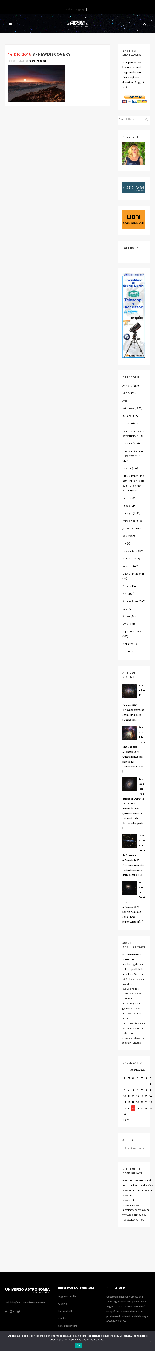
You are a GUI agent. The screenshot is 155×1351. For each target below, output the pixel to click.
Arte (124, 400)
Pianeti (126, 586)
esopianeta (138, 1028)
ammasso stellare (131, 1013)
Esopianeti (128, 443)
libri (124, 543)
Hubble (126, 505)
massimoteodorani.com (135, 1210)
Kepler (126, 536)
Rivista (126, 593)
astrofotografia (130, 1003)
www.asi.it (128, 1200)
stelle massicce (129, 1033)
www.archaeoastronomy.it (137, 1180)
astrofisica (128, 984)
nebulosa (127, 974)
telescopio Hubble (132, 969)
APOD (125, 393)
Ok (78, 1345)
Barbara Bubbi (38, 60)
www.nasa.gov (130, 1205)
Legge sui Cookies (68, 1296)
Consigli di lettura (67, 1325)
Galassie (127, 468)
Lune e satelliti (130, 551)
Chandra (127, 423)
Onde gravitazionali (133, 573)
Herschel (127, 498)
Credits (62, 1318)
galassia (138, 964)
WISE (125, 651)
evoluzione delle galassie (133, 1038)
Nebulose (127, 566)
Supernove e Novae (133, 631)
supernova (127, 1043)
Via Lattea (127, 643)
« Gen (125, 1119)
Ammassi (127, 385)
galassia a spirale (130, 1008)
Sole (124, 608)
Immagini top (129, 520)
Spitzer (126, 616)
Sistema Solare (130, 601)
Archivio (62, 1303)
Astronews (128, 408)
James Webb (129, 528)
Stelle (125, 623)
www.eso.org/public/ (134, 1214)
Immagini (127, 513)
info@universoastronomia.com (27, 1302)
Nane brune (128, 558)
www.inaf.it (128, 1195)
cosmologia (137, 979)
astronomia (131, 954)
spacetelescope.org (133, 1219)
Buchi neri (127, 415)
